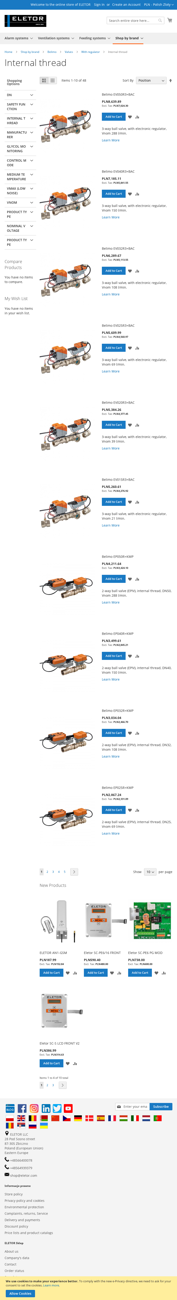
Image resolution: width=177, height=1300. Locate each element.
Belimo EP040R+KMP (117, 633)
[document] (89, 1288)
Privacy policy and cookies (24, 1200)
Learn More (111, 140)
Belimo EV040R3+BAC (118, 171)
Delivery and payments (22, 1220)
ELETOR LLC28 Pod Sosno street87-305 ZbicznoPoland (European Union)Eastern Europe (24, 1143)
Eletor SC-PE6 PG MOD (145, 953)
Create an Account (126, 4)
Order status (14, 1271)
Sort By (128, 80)
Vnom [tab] (12, 202)
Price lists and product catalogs (29, 1233)
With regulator (90, 52)
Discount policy (16, 1226)
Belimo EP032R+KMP (117, 710)
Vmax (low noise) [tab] (16, 190)
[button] (159, 4)
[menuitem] (17, 38)
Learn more (51, 1285)
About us (11, 1251)
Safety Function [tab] (16, 106)
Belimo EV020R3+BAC (118, 402)
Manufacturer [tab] (17, 134)
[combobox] (135, 20)
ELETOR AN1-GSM (53, 953)
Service (42, 1213)
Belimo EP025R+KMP (117, 787)
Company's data (17, 1258)
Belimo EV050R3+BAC (118, 94)
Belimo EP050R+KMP (117, 556)
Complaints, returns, (20, 1213)
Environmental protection (24, 1207)
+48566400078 (20, 1160)
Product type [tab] (17, 214)
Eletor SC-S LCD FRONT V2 (60, 1043)
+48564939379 (20, 1168)
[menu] (88, 38)
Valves (69, 52)
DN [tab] (9, 95)
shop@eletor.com (23, 1175)
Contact (10, 1264)
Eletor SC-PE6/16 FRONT (102, 953)
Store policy (14, 1194)
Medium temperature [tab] (16, 176)
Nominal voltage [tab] (16, 228)
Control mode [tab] (16, 162)
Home (9, 52)
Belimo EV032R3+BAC (118, 248)
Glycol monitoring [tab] (16, 148)
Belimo (52, 52)
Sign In (99, 4)
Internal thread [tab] (16, 120)
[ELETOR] (25, 21)
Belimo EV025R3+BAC (118, 325)
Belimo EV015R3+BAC (118, 479)
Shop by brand (30, 52)
